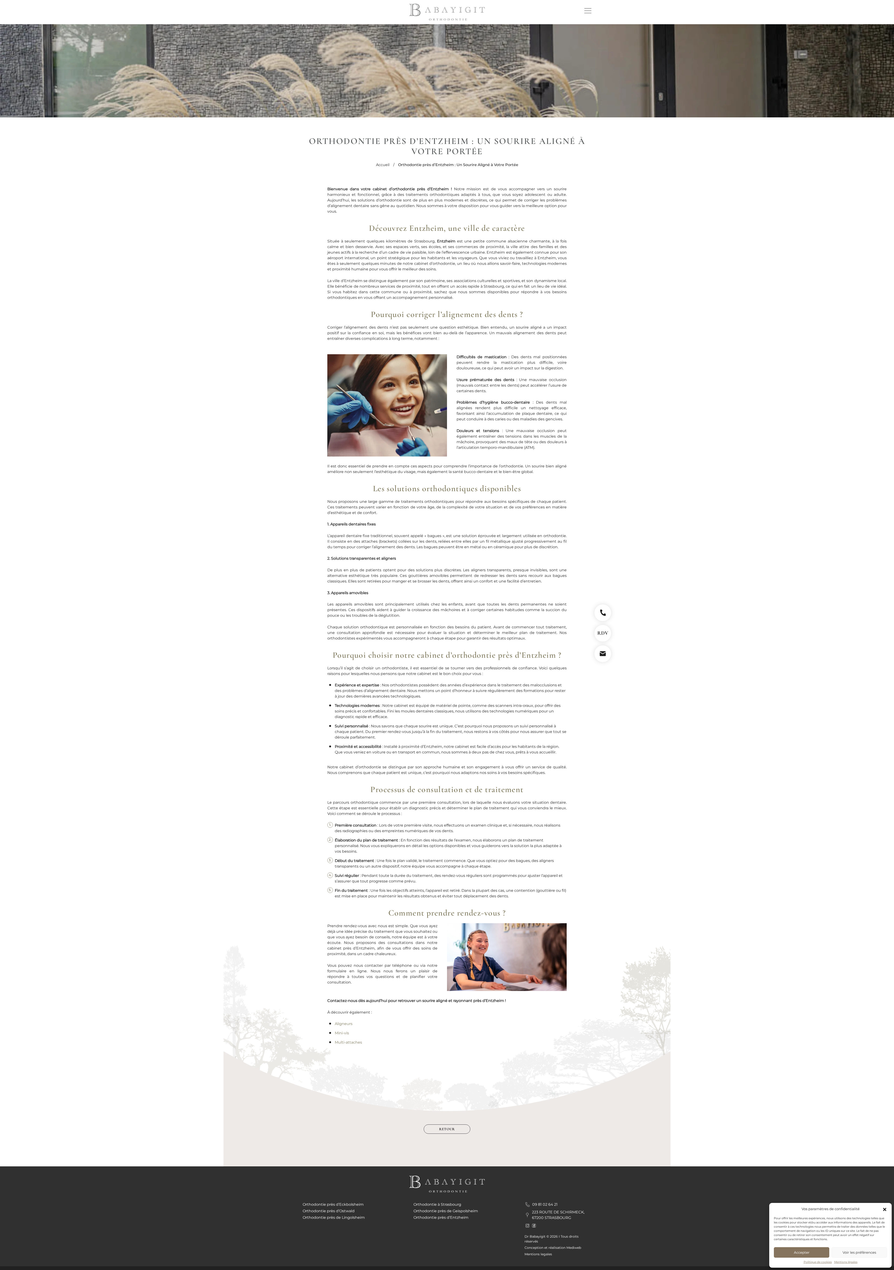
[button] (884, 1209)
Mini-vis (342, 1033)
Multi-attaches (348, 1042)
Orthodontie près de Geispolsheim (445, 1211)
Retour (447, 1129)
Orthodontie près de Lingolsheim (334, 1217)
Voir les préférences (859, 1252)
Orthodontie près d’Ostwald (329, 1211)
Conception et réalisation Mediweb (553, 1248)
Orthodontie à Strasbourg (437, 1204)
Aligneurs (343, 1023)
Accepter (801, 1252)
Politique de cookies (818, 1262)
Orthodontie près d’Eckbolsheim (333, 1204)
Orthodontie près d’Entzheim (440, 1217)
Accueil (382, 165)
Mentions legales (538, 1254)
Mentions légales (845, 1262)
